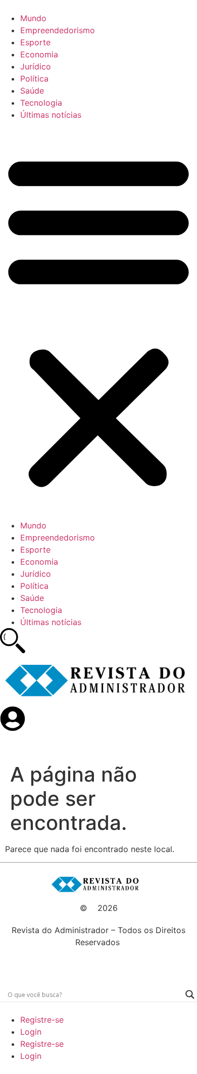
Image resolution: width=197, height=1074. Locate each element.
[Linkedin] (116, 964)
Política (34, 78)
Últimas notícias (50, 115)
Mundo (33, 18)
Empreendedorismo (57, 30)
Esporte (35, 42)
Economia (39, 54)
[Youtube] (80, 964)
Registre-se (42, 1020)
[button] (98, 320)
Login (30, 1032)
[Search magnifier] (190, 994)
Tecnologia (41, 103)
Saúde (32, 91)
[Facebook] (63, 964)
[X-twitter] (98, 964)
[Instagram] (133, 964)
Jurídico (35, 66)
